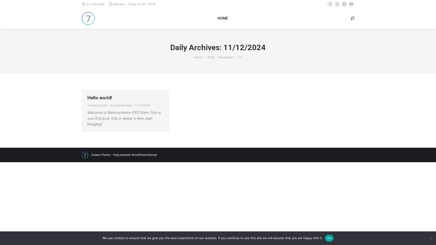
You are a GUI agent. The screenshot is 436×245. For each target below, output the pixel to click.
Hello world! (99, 97)
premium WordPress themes (138, 155)
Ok (329, 238)
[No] (430, 238)
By (121, 105)
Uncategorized (97, 105)
